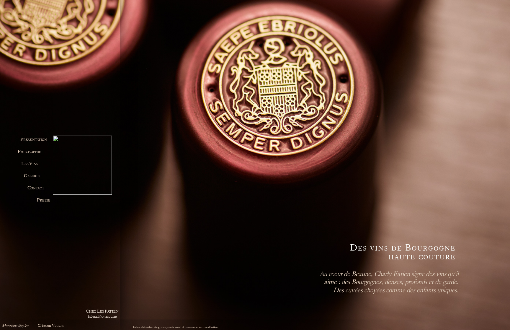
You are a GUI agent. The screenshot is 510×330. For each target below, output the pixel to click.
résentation (33, 140)
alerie (32, 176)
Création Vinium (50, 325)
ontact (35, 188)
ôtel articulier (102, 313)
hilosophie (29, 152)
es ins (29, 164)
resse (43, 200)
